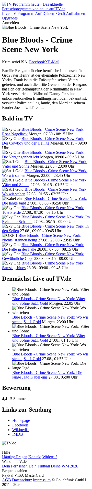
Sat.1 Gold (39, 303)
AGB (6, 480)
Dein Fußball (39, 466)
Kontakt (34, 457)
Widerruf (49, 457)
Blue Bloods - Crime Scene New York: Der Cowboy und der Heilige (43, 140)
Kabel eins (39, 377)
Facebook (37, 62)
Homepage (21, 420)
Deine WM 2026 (64, 466)
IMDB (17, 434)
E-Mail (53, 62)
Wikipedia (20, 429)
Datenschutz (22, 480)
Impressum (42, 480)
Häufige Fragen (14, 457)
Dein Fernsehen (15, 466)
